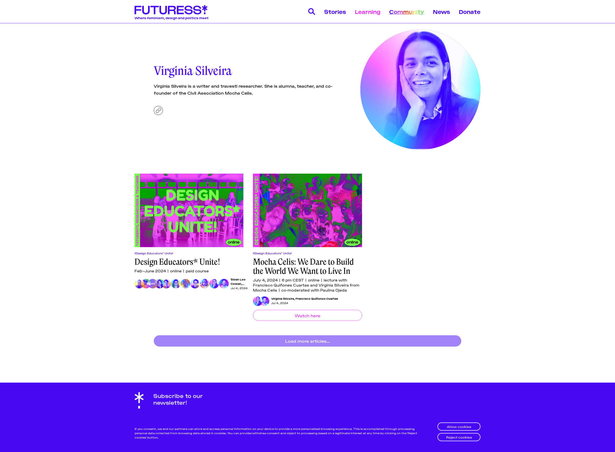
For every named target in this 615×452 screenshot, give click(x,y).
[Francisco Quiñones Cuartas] (224, 283)
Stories (335, 11)
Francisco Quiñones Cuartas (316, 298)
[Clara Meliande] (204, 283)
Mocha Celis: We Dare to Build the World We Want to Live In (303, 266)
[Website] (158, 110)
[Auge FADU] (153, 283)
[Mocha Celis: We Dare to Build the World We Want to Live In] (307, 210)
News (441, 11)
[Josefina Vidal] (166, 283)
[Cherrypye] (185, 283)
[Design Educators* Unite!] (189, 210)
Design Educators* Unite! (177, 262)
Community (406, 11)
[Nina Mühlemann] (195, 283)
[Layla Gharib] (159, 283)
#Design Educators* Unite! (154, 253)
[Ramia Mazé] (176, 283)
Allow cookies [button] (459, 426)
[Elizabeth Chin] (146, 283)
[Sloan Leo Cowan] (139, 283)
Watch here (307, 315)
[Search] (311, 11)
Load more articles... (307, 340)
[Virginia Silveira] (214, 283)
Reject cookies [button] (459, 437)
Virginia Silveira (282, 298)
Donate (469, 11)
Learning (368, 11)
